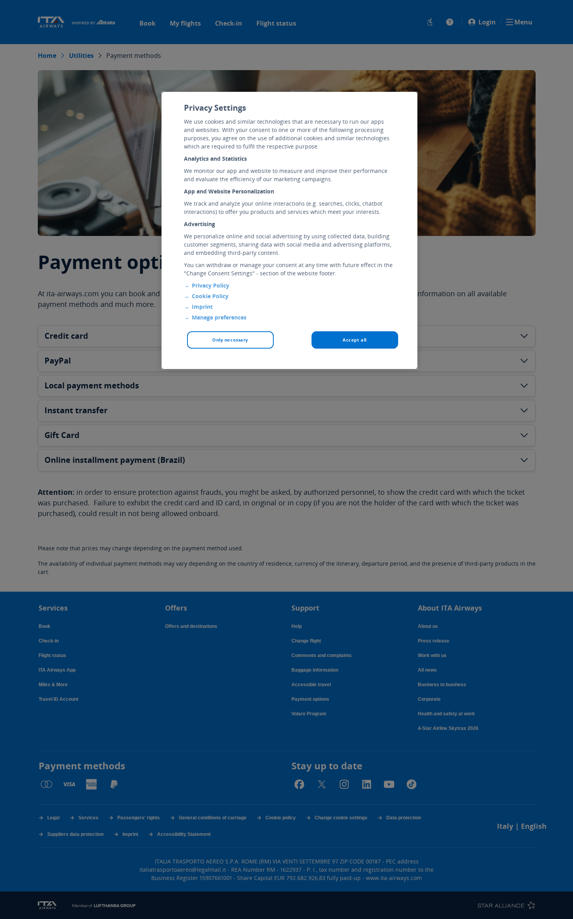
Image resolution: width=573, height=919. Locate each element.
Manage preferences (219, 317)
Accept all (355, 340)
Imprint (202, 306)
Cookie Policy (210, 296)
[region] (289, 230)
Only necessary (230, 340)
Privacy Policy (210, 285)
